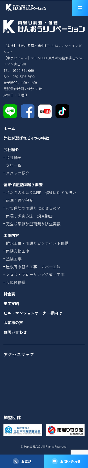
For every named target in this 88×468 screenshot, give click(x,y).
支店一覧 (14, 165)
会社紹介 (11, 149)
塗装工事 (14, 259)
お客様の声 (13, 322)
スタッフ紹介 (17, 173)
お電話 (26, 461)
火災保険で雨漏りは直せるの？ (33, 208)
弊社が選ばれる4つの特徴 (26, 138)
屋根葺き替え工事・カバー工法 (33, 267)
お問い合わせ (70, 461)
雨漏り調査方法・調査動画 (29, 216)
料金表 (9, 294)
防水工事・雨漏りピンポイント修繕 (37, 243)
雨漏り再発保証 (19, 200)
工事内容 (11, 235)
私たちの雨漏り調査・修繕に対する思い (41, 192)
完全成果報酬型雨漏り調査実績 (33, 224)
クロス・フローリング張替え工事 (35, 274)
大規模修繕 (15, 282)
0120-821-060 (23, 70)
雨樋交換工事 (17, 251)
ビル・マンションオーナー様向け (32, 313)
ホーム (9, 128)
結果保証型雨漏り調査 (23, 184)
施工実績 (11, 303)
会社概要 (14, 157)
